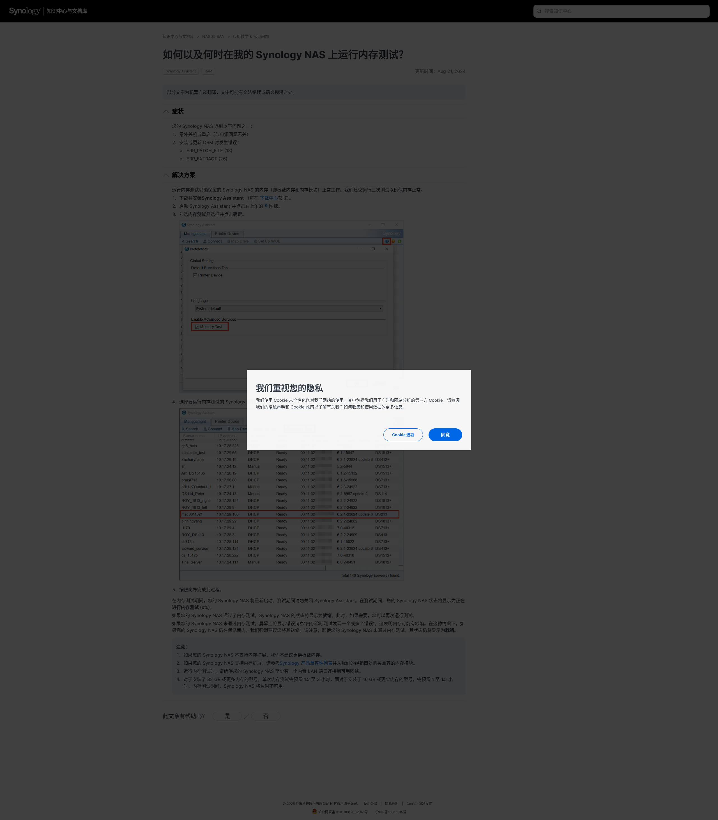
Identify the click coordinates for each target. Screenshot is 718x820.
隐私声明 (276, 407)
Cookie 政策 (302, 407)
